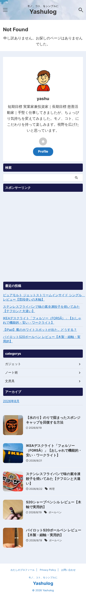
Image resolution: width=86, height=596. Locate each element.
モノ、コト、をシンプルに (43, 577)
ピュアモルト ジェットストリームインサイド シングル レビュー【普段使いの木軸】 (43, 297)
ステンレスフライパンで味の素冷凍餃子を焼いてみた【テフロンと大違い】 (41, 309)
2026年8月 (11, 401)
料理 (52, 488)
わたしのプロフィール (23, 569)
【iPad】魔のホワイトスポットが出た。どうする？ (40, 330)
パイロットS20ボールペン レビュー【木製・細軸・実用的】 (41, 339)
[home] (43, 141)
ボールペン (55, 512)
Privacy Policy (48, 569)
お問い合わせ (68, 569)
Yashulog (43, 11)
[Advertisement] (43, 236)
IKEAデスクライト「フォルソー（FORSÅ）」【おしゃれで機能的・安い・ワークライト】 (42, 320)
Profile (43, 151)
